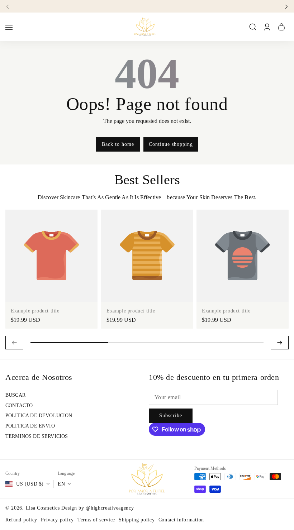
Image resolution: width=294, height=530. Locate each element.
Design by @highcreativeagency (97, 508)
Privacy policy (57, 519)
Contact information (181, 519)
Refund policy (21, 519)
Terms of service (96, 519)
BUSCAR (15, 395)
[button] (9, 6)
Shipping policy (137, 519)
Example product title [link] (35, 311)
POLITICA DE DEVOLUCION (38, 415)
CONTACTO (19, 405)
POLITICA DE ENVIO (30, 426)
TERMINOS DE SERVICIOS (36, 436)
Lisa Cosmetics (44, 508)
